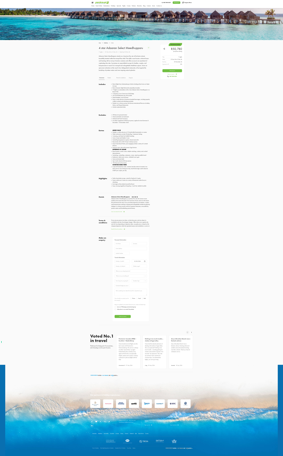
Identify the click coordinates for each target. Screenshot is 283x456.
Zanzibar (112, 433)
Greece (126, 433)
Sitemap (134, 448)
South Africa (141, 433)
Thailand (132, 433)
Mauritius (94, 433)
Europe (117, 433)
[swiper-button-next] (191, 332)
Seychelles (106, 433)
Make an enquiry (171, 74)
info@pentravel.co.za (123, 420)
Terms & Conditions (95, 448)
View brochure (173, 425)
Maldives (100, 433)
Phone (133, 298)
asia (101, 43)
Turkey (121, 433)
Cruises (147, 433)
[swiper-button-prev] (187, 332)
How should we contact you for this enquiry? (122, 299)
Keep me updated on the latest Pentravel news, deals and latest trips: (130, 304)
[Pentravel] (102, 3)
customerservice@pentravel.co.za (126, 422)
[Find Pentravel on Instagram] (105, 421)
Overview (101, 78)
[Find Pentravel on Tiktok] (109, 421)
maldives (107, 43)
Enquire (131, 78)
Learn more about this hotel (116, 211)
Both (145, 298)
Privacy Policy (129, 448)
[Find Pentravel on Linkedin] (92, 425)
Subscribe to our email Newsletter (125, 309)
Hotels (109, 78)
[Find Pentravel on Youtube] (96, 421)
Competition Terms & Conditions (120, 448)
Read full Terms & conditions (116, 229)
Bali (136, 433)
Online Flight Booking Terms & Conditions (107, 448)
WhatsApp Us (176, 2)
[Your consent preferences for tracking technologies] (1, 342)
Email (139, 298)
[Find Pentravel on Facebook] (92, 421)
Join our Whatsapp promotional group (126, 307)
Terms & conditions (121, 78)
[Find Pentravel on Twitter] (100, 421)
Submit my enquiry (122, 316)
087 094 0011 (167, 2)
